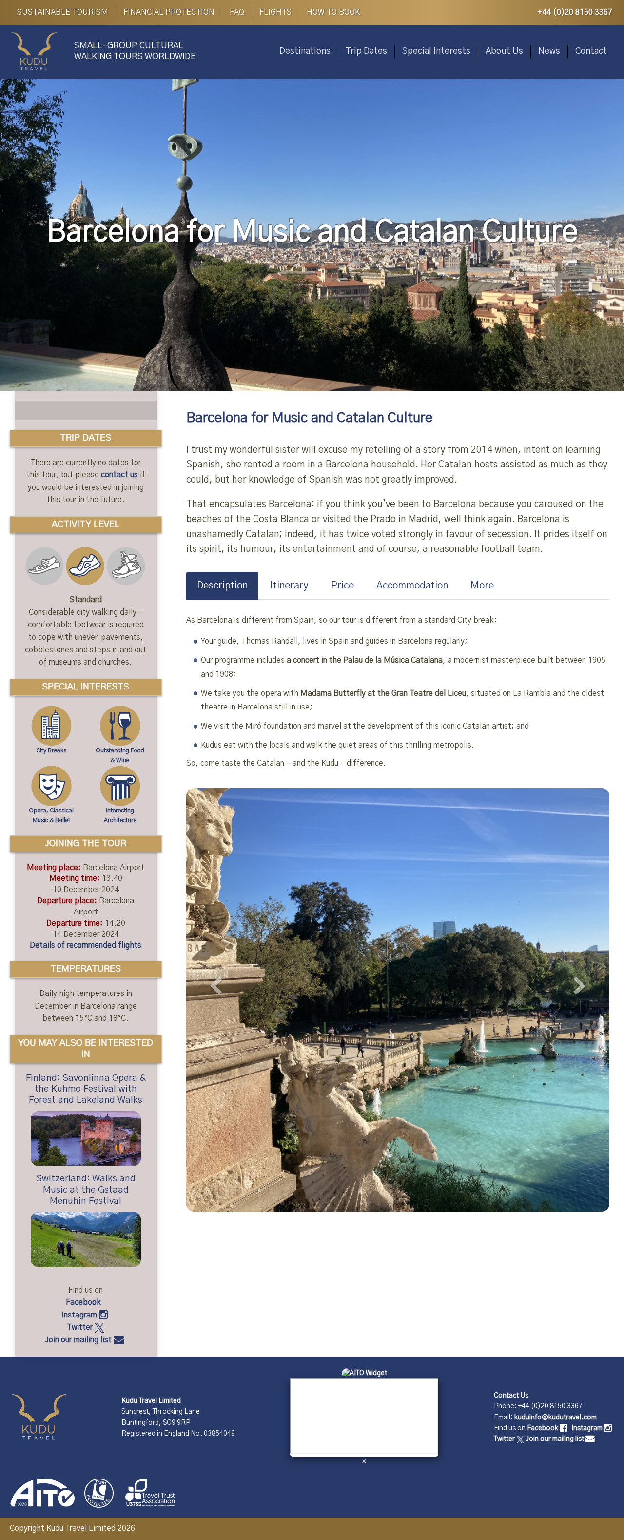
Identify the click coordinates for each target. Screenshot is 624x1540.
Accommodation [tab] (412, 585)
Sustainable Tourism (62, 12)
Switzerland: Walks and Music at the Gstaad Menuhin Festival (86, 1190)
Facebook (84, 1302)
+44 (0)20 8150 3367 (574, 12)
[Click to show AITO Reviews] (364, 1373)
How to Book (333, 12)
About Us (504, 51)
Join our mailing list (79, 1340)
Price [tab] (342, 585)
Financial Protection (168, 12)
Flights (275, 12)
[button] (218, 996)
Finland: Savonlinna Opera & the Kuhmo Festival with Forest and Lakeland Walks (86, 1089)
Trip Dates (366, 51)
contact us (119, 475)
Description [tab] (222, 585)
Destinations (305, 51)
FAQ (237, 12)
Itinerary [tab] (289, 585)
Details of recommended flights (85, 945)
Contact (591, 51)
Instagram (80, 1315)
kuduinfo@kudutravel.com (555, 1417)
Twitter (81, 1327)
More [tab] (482, 585)
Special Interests (436, 51)
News (549, 51)
